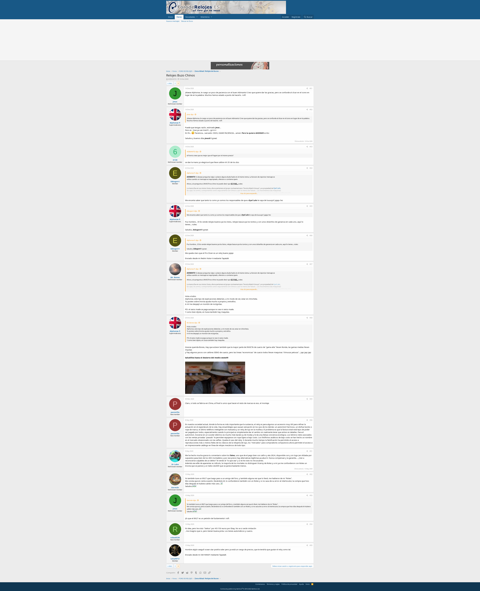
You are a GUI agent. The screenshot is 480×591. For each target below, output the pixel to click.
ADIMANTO (172, 79)
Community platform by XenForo (240, 589)
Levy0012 (175, 558)
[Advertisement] (240, 41)
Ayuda (301, 584)
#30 (311, 420)
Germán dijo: (191, 500)
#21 (311, 88)
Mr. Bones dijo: (192, 323)
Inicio (170, 17)
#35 (311, 545)
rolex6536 (175, 537)
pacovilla (175, 412)
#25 (311, 206)
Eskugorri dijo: (192, 211)
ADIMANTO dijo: (193, 151)
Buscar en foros (187, 21)
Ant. (170, 83)
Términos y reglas (273, 584)
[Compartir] (307, 88)
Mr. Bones (175, 277)
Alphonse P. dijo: (193, 173)
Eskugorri (175, 181)
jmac (175, 101)
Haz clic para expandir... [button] (249, 193)
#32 (311, 474)
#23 (311, 147)
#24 (311, 168)
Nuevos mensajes (172, 21)
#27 (311, 264)
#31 (311, 451)
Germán (175, 487)
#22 (311, 109)
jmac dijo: (190, 114)
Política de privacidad (289, 584)
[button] (197, 17)
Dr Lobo (175, 464)
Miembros (205, 17)
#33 (311, 495)
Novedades (190, 17)
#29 (311, 399)
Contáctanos (260, 584)
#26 (311, 235)
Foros (179, 17)
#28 (311, 318)
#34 (311, 524)
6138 (175, 160)
